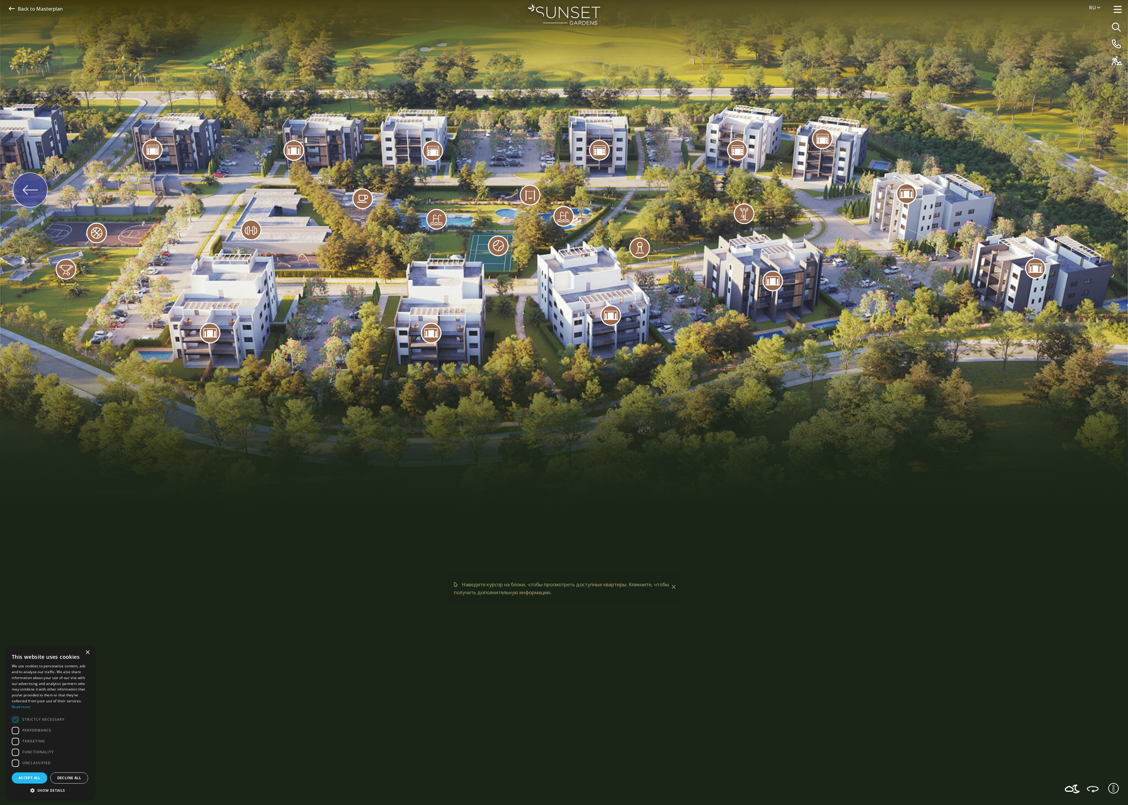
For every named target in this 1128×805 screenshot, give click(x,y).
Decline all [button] (69, 777)
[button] (50, 790)
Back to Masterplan (40, 8)
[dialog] (50, 722)
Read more (21, 706)
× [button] (87, 652)
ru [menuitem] (1093, 7)
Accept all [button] (30, 777)
